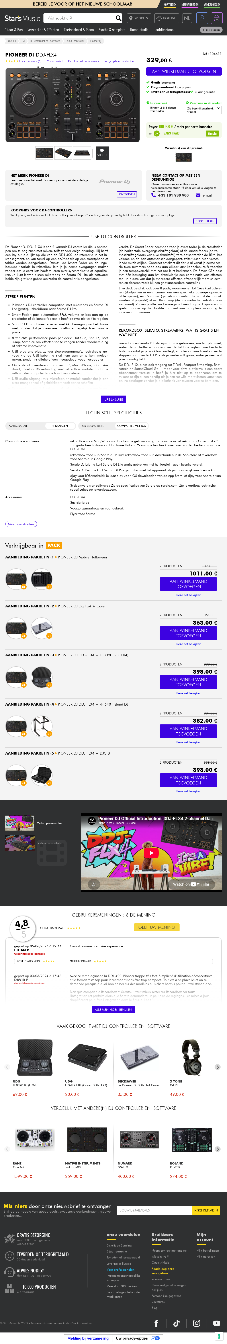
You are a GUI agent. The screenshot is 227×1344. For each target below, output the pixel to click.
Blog (155, 1307)
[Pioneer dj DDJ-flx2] (183, 157)
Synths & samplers (112, 29)
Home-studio (139, 29)
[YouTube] (217, 1323)
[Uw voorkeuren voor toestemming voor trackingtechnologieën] (219, 1336)
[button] (44, 153)
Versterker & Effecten (43, 29)
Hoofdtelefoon (163, 29)
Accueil (12, 41)
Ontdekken (127, 194)
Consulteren (205, 221)
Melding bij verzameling (88, 1338)
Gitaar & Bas (13, 29)
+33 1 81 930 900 (40, 1275)
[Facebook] (156, 1323)
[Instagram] (197, 1323)
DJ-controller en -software (45, 41)
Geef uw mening (156, 927)
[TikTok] (176, 1323)
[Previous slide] (7, 1067)
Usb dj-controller (75, 41)
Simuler (212, 133)
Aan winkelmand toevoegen (184, 71)
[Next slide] (218, 1067)
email (207, 195)
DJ (23, 41)
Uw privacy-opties (132, 1338)
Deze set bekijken (188, 595)
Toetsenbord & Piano (79, 29)
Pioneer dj (95, 41)
